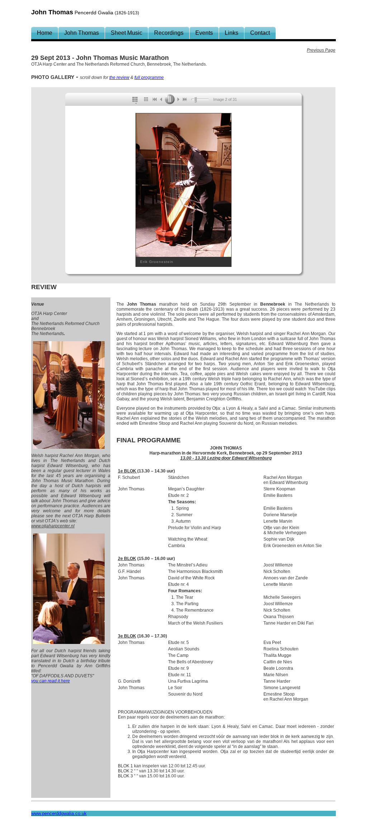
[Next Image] (178, 99)
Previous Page (321, 50)
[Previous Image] (161, 99)
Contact (260, 33)
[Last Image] (186, 99)
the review (119, 77)
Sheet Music (126, 33)
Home (44, 33)
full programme (149, 77)
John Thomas (81, 33)
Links (231, 33)
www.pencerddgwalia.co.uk (59, 813)
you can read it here (50, 680)
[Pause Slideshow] (170, 99)
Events (204, 33)
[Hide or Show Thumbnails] (146, 99)
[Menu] (136, 99)
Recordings (169, 33)
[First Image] (154, 99)
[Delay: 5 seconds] (195, 100)
